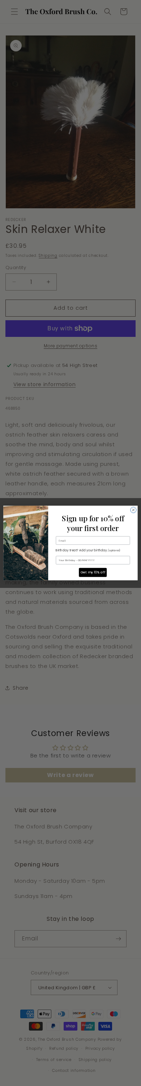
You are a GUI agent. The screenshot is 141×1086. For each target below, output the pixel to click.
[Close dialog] (133, 510)
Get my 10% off (93, 572)
